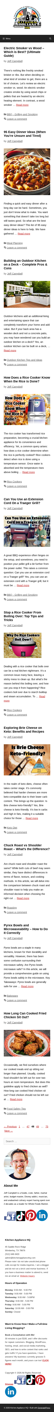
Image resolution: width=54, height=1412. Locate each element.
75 (47, 1126)
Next (8, 1130)
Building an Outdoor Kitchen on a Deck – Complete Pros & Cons (25, 264)
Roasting (12, 907)
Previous (10, 1126)
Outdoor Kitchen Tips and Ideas (24, 360)
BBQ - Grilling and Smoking (22, 114)
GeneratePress (44, 1408)
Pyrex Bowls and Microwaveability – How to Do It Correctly (26, 929)
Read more (22, 104)
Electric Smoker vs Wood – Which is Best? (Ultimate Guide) (24, 51)
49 (38, 1126)
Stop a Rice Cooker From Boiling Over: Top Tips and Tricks (23, 616)
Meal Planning (15, 243)
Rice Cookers (14, 481)
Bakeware (12, 995)
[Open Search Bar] (50, 38)
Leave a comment (17, 118)
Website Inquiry (27, 1276)
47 (28, 1126)
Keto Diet (12, 827)
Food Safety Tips (16, 1108)
